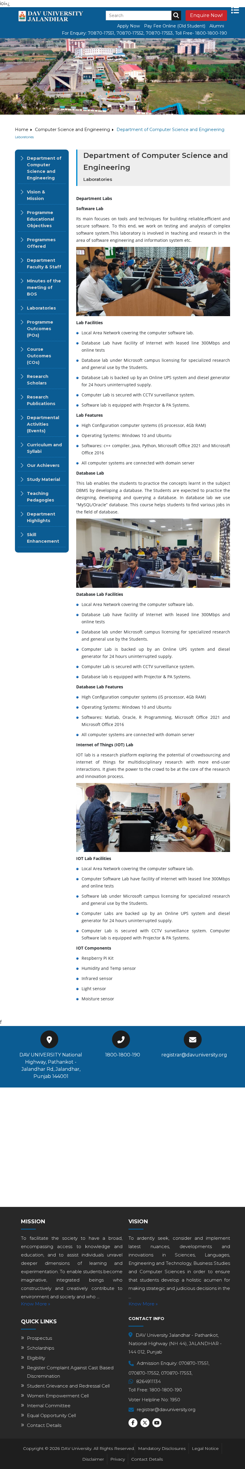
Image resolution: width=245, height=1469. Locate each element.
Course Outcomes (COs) (39, 356)
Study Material (43, 479)
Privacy (117, 1459)
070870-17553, (176, 1373)
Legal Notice (205, 1448)
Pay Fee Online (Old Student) (174, 26)
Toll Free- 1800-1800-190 (201, 33)
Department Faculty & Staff (44, 264)
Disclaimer (93, 1459)
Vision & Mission (36, 195)
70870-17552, (130, 33)
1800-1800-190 (122, 1055)
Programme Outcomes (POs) (40, 328)
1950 (175, 1399)
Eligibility (36, 1358)
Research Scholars (37, 380)
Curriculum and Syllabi (44, 448)
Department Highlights (41, 517)
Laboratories (41, 308)
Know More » (35, 1304)
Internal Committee (49, 1405)
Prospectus (39, 1338)
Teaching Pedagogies (40, 497)
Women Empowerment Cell (58, 1396)
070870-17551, (194, 1363)
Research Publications (41, 400)
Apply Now (128, 26)
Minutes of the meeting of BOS (44, 287)
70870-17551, (101, 33)
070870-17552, (144, 1373)
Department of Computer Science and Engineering (44, 168)
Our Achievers (43, 465)
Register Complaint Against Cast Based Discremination (70, 1372)
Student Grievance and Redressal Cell (68, 1386)
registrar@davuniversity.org (194, 1055)
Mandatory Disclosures (162, 1448)
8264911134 (148, 1381)
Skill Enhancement (43, 538)
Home (21, 129)
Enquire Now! (206, 15)
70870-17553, (160, 33)
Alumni (216, 26)
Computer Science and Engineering (72, 129)
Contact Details (44, 1425)
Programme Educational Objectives (40, 219)
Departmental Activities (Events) (43, 424)
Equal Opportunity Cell (51, 1415)
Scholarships (40, 1348)
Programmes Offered (41, 243)
